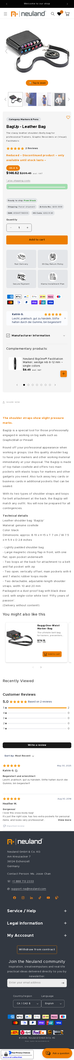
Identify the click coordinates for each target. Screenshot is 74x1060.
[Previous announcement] (7, 4)
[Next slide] (67, 51)
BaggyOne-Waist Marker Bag (48, 627)
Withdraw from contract (37, 949)
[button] (5, 14)
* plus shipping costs (18, 180)
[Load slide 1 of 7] (24, 385)
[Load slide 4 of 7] (37, 385)
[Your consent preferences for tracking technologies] (6, 1054)
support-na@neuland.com (28, 889)
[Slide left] (18, 385)
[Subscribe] (63, 983)
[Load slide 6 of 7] (45, 385)
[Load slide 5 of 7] (41, 385)
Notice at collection (12, 1057)
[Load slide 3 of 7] (33, 385)
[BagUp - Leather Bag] (15, 99)
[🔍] (37, 53)
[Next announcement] (67, 4)
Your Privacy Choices (20, 1053)
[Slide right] (56, 385)
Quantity (11, 220)
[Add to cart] (63, 374)
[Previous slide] (6, 51)
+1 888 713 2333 (23, 881)
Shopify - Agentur (30, 1041)
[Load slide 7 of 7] (50, 385)
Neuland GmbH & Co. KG (42, 1038)
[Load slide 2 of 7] (28, 385)
